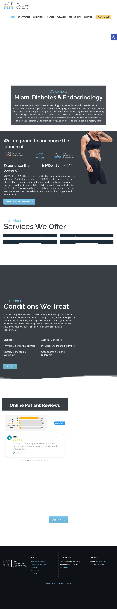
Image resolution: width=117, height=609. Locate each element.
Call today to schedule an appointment (58, 505)
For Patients (35, 570)
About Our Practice (38, 562)
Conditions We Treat (39, 565)
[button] (114, 37)
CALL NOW (56, 520)
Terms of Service (64, 583)
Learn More (10, 366)
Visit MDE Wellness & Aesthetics (18, 202)
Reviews (34, 573)
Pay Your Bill (103, 17)
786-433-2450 (58, 510)
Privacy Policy (51, 583)
